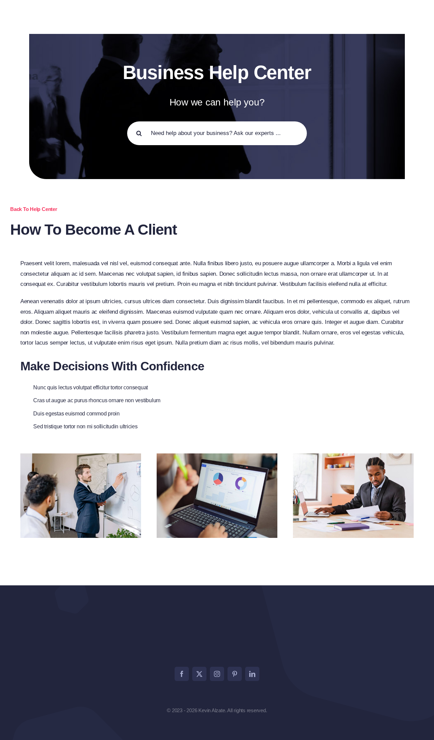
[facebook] (182, 674)
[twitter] (199, 674)
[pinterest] (235, 674)
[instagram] (217, 674)
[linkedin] (252, 674)
